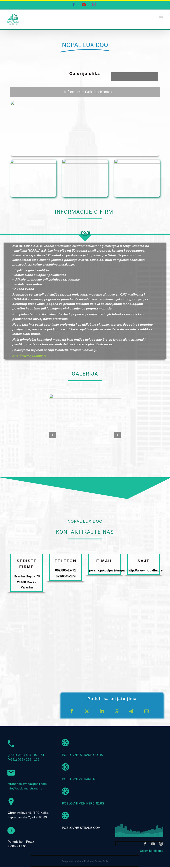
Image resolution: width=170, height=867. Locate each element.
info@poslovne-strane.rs (25, 788)
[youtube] (153, 844)
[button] (52, 435)
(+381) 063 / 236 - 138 (23, 759)
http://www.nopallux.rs (29, 355)
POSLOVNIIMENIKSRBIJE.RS (83, 803)
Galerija (92, 92)
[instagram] (161, 844)
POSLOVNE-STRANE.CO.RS (82, 755)
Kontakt (107, 92)
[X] (86, 711)
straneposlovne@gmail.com (27, 783)
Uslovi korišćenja (151, 850)
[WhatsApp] (116, 711)
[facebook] (145, 844)
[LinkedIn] (101, 711)
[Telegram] (131, 711)
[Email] (146, 711)
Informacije (74, 92)
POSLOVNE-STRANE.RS (79, 779)
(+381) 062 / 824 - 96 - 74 (26, 755)
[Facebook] (71, 711)
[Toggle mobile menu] (161, 16)
